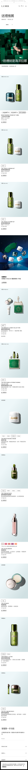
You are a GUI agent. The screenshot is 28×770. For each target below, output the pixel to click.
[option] (6, 112)
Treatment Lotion (6, 656)
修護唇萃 (3, 550)
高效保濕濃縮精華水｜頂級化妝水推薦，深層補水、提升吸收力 (13, 660)
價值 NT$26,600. (5, 171)
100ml (18, 436)
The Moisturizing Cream (8, 438)
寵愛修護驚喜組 (5, 329)
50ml (13, 490)
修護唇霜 (3, 605)
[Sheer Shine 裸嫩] (2, 544)
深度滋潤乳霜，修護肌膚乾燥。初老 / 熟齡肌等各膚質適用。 (13, 442)
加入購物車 (3, 122)
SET (3, 166)
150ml (8, 654)
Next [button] (27, 112)
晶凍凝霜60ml (6, 112)
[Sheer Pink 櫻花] (6, 544)
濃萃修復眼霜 (5, 713)
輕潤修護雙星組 (5, 223)
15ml (3, 436)
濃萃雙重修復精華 (6, 495)
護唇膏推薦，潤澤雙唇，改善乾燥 (9, 606)
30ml (8, 436)
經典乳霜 (3, 440)
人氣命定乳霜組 (5, 116)
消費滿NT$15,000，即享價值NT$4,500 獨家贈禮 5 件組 (14, 1)
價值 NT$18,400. (5, 118)
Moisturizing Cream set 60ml (10, 115)
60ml (13, 436)
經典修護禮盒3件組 (6, 385)
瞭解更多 (4, 766)
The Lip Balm (5, 603)
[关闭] (23, 765)
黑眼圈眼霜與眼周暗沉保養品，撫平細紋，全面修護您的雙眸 (13, 714)
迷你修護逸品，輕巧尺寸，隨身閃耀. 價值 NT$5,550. (11, 331)
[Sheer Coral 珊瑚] (15, 544)
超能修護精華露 (5, 658)
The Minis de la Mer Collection (10, 327)
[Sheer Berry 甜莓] (12, 544)
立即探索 (4, 282)
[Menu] (26, 6)
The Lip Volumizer (6, 548)
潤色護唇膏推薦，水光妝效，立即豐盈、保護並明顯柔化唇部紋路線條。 (13, 552)
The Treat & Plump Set (8, 221)
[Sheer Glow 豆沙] (9, 544)
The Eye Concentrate (7, 711)
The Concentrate (6, 493)
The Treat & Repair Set (8, 168)
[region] (14, 765)
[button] (1, 1)
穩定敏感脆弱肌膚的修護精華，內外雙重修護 (12, 496)
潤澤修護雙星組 (5, 170)
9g (3, 600)
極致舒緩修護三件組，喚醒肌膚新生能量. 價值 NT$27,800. (12, 387)
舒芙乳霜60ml (14, 112)
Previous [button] (1, 112)
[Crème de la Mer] (5, 6)
